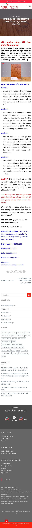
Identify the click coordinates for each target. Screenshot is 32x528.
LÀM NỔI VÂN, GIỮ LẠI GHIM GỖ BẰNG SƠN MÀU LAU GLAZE (24, 280)
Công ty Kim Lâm (6, 335)
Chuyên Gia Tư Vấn (6, 323)
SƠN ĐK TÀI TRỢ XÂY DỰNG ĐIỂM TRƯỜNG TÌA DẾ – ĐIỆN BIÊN (15, 383)
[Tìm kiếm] (26, 6)
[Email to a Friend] (17, 271)
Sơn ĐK (7, 480)
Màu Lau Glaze (22, 338)
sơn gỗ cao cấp (6, 347)
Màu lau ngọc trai (6, 341)
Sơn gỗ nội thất (5, 350)
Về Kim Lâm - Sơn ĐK (7, 436)
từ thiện (4, 356)
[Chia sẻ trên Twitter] (14, 271)
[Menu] (30, 6)
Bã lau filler (4, 333)
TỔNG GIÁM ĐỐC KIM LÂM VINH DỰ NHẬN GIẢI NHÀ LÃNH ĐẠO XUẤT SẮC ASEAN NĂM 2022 (15, 369)
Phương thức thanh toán (8, 453)
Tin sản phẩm (5, 316)
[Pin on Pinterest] (20, 271)
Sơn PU (12, 350)
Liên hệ (3, 441)
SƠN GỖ (14, 341)
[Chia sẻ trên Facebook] (11, 271)
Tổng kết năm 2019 (23, 353)
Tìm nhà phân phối (6, 353)
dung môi (27, 335)
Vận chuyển (4, 472)
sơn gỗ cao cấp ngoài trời (17, 347)
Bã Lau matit (12, 333)
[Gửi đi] (29, 295)
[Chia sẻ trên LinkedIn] (24, 271)
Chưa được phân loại (7, 305)
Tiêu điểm (4, 309)
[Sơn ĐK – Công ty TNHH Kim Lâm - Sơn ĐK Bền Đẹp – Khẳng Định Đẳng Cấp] (10, 6)
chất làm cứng (20, 333)
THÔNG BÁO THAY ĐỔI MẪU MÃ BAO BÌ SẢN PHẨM (14, 389)
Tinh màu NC (24, 350)
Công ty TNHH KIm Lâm (17, 335)
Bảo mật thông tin (6, 466)
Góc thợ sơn (16, 16)
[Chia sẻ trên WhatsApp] (7, 271)
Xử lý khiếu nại (5, 463)
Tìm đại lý (15, 353)
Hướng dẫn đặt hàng (7, 451)
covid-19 (28, 333)
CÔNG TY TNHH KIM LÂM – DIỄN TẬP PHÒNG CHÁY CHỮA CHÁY (14, 394)
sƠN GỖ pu (19, 344)
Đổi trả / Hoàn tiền (6, 470)
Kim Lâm (14, 338)
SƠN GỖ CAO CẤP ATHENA (8, 344)
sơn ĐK (18, 350)
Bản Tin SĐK (5, 319)
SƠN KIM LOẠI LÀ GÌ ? (7, 280)
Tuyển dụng (4, 438)
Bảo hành (4, 468)
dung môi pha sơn (6, 338)
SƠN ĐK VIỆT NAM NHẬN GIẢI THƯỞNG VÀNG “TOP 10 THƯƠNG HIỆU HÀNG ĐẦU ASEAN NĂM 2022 (15, 376)
